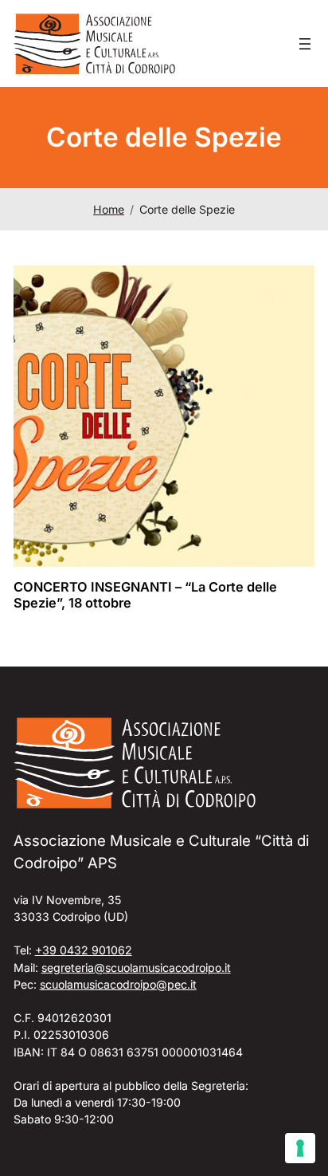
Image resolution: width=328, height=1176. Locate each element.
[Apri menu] (304, 43)
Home (108, 209)
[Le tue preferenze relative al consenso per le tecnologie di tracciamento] (300, 1148)
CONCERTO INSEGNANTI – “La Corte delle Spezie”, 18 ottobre (145, 595)
